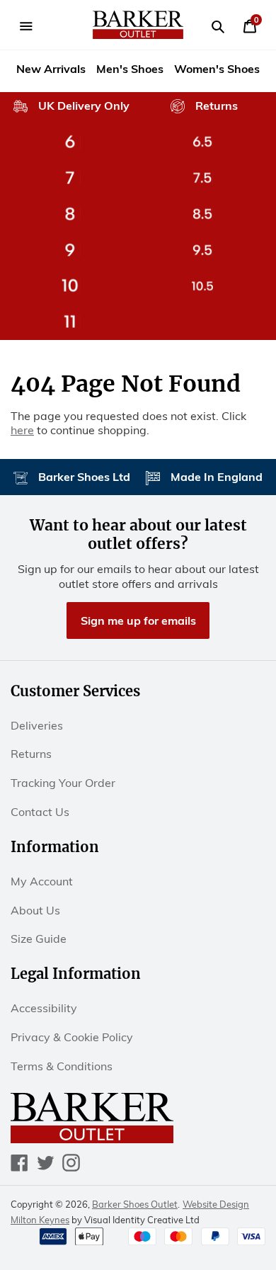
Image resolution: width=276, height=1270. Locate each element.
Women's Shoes (217, 69)
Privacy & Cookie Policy (72, 1037)
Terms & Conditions (62, 1066)
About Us (35, 910)
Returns (31, 754)
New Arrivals (51, 69)
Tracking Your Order (63, 783)
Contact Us (40, 812)
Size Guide (39, 938)
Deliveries (37, 725)
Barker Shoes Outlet (135, 1204)
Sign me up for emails (138, 620)
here (22, 430)
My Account (42, 881)
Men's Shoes (129, 69)
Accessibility (44, 1008)
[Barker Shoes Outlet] (138, 25)
